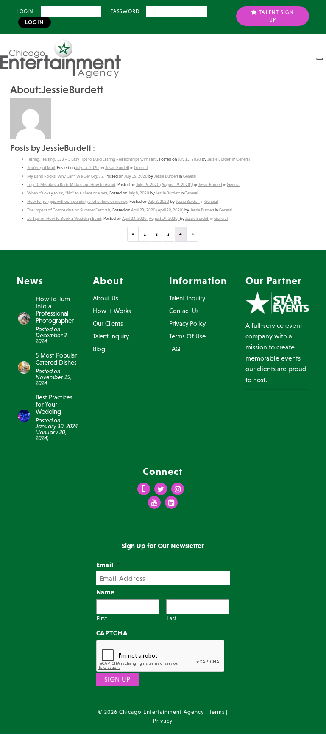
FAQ (175, 348)
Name (105, 592)
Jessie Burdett (219, 159)
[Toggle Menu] (319, 59)
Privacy (163, 721)
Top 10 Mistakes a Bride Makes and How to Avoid (71, 184)
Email (108, 565)
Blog (99, 348)
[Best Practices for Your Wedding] (24, 415)
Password (125, 11)
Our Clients (108, 323)
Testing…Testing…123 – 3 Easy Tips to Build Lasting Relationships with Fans (92, 159)
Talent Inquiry (111, 336)
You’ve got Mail (41, 167)
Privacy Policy (187, 323)
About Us (105, 298)
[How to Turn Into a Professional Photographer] (24, 317)
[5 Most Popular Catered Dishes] (24, 366)
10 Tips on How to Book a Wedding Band (64, 218)
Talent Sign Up (275, 16)
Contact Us (184, 310)
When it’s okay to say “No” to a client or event (67, 193)
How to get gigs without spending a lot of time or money (77, 201)
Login (25, 11)
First (102, 618)
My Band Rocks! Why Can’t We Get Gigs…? (65, 176)
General (243, 159)
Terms (217, 712)
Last (172, 618)
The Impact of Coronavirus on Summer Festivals (68, 210)
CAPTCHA (112, 633)
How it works (112, 310)
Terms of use (187, 336)
